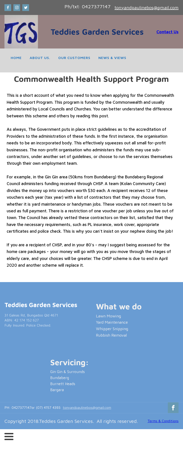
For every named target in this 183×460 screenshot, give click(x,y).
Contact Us (167, 31)
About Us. (40, 58)
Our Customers (74, 58)
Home (16, 58)
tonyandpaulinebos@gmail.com (146, 7)
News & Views (112, 58)
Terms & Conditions (163, 421)
